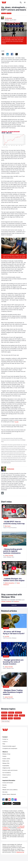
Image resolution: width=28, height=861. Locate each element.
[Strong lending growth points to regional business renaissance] (14, 545)
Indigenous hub (6, 768)
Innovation (5, 777)
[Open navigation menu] (24, 2)
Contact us (5, 739)
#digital (10, 718)
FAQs (3, 743)
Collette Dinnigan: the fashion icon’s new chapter (14, 580)
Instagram (16, 601)
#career (6, 575)
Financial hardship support (9, 746)
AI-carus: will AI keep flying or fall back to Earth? (14, 633)
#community (18, 712)
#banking (4, 715)
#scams (6, 518)
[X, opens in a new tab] (6, 799)
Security (4, 785)
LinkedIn (3, 601)
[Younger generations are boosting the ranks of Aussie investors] (14, 656)
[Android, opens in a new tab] (7, 803)
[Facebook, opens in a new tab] (3, 799)
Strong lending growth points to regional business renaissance (12, 551)
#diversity (4, 718)
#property (22, 715)
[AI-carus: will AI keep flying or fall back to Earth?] (14, 627)
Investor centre (6, 758)
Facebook (8, 601)
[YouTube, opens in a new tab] (9, 799)
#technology (17, 718)
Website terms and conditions (9, 789)
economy (9, 13)
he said (16, 421)
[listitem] (14, 627)
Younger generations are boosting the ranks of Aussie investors (13, 662)
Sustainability (5, 765)
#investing (6, 627)
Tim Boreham (8, 18)
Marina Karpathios (9, 583)
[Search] (20, 2)
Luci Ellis (7, 636)
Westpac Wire (5, 763)
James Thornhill (9, 555)
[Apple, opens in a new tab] (16, 803)
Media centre (5, 761)
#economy (4, 712)
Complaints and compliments (9, 748)
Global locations (6, 775)
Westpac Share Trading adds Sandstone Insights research (13, 692)
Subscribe (14, 605)
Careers (4, 756)
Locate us (4, 741)
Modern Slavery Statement (9, 794)
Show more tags (5, 721)
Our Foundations (6, 772)
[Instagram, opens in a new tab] (15, 799)
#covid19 (10, 715)
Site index (4, 792)
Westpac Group (6, 754)
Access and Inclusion (7, 782)
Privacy (4, 787)
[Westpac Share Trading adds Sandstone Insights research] (14, 686)
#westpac (11, 712)
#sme (5, 545)
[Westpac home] (4, 2)
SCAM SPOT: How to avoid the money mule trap (14, 523)
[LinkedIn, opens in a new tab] (12, 799)
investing (4, 13)
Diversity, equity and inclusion (9, 770)
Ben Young (7, 526)
